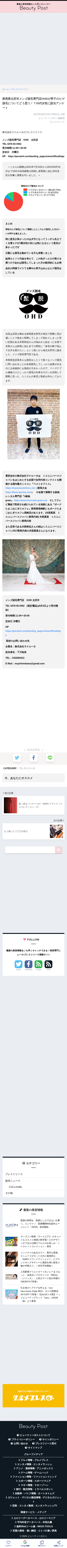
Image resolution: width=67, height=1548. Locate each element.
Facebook (28, 970)
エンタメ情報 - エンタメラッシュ (34, 1464)
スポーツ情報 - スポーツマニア (34, 1481)
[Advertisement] (33, 48)
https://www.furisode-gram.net (30, 500)
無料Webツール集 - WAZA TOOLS (35, 1526)
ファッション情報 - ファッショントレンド (35, 1476)
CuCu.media (15, 1186)
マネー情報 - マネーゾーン (34, 1485)
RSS (48, 970)
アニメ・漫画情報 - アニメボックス (34, 1468)
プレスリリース (27, 768)
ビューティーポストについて (35, 1435)
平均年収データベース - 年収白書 (34, 1522)
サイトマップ (35, 1447)
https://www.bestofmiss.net (20, 488)
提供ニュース (12, 1180)
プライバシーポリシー (23, 1439)
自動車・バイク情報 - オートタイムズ (34, 1493)
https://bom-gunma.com (18, 492)
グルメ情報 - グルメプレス (34, 1460)
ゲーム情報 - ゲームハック (34, 1472)
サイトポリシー (50, 1439)
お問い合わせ (21, 1443)
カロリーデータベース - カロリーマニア (34, 1518)
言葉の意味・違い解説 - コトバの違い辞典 (35, 1530)
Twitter (18, 970)
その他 (9, 1193)
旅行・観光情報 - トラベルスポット (34, 1489)
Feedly (38, 970)
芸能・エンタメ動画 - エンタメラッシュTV (34, 1505)
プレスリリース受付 (45, 1443)
